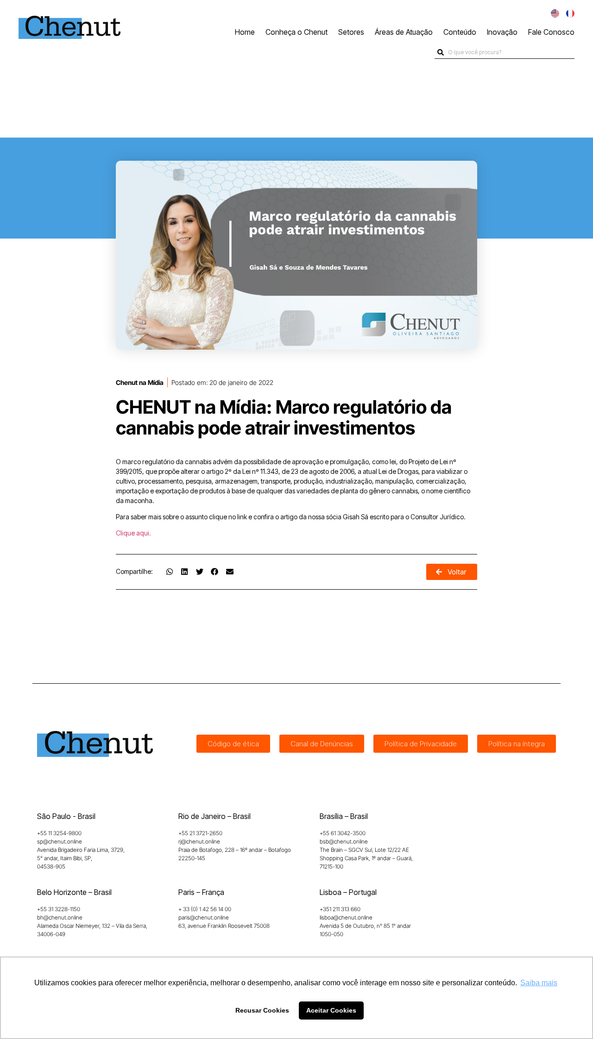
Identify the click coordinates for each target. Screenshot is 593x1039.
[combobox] (504, 52)
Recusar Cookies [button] (262, 1010)
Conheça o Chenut (296, 32)
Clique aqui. (133, 533)
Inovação (502, 32)
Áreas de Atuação (404, 32)
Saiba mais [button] (538, 983)
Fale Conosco (551, 32)
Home (245, 32)
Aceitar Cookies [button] (331, 1010)
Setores (351, 32)
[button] (169, 571)
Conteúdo (459, 32)
